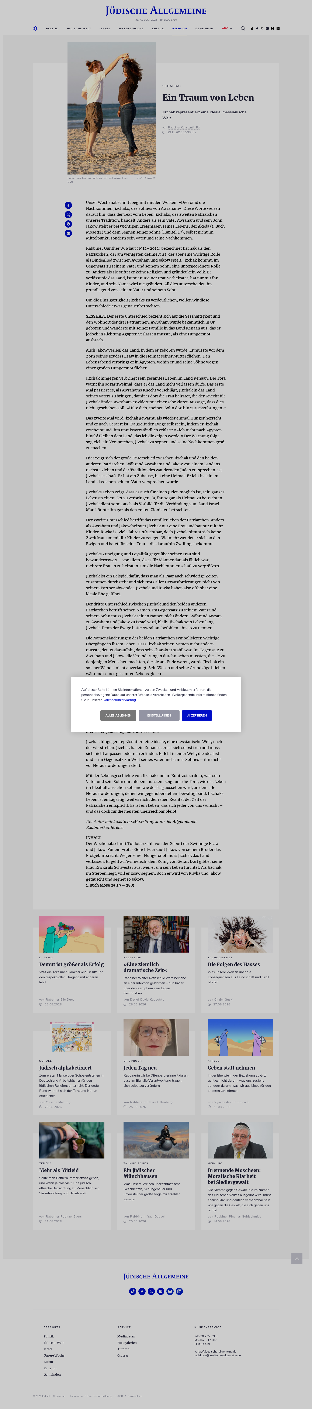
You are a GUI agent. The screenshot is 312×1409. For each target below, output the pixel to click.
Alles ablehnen (118, 716)
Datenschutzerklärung (119, 700)
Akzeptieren (197, 716)
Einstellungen (159, 716)
